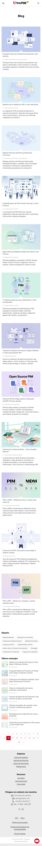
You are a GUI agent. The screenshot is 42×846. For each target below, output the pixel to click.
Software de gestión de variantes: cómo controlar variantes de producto (23, 706)
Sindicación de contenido (25, 637)
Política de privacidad (20, 822)
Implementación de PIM (11, 108)
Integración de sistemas (11, 257)
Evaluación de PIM (9, 556)
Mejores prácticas (8, 637)
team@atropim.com (22, 798)
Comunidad (21, 784)
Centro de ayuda (21, 781)
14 (25, 738)
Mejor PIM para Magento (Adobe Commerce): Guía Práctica (21, 253)
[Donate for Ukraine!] (27, 2)
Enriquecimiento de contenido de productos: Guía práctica (20, 55)
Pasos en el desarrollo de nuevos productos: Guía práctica (21, 689)
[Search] (38, 3)
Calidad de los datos (10, 356)
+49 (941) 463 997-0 (22, 801)
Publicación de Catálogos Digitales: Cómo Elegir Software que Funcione (24, 680)
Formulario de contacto (22, 795)
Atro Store (21, 778)
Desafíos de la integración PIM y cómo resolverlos (20, 104)
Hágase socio (21, 766)
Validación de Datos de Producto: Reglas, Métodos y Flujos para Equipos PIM (21, 352)
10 (8, 738)
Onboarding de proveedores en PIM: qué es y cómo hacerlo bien (24, 724)
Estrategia (34, 648)
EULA (22, 818)
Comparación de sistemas (12, 404)
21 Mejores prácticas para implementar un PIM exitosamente (19, 301)
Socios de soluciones (21, 763)
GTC (16, 818)
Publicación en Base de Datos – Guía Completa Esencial (19, 450)
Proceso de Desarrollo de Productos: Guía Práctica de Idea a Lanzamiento (24, 698)
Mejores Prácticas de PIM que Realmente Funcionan (17, 154)
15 (29, 738)
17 (38, 738)
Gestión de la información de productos (15, 59)
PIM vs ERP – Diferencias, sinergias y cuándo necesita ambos (19, 602)
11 (13, 738)
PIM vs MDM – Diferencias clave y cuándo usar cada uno (19, 501)
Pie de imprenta (19, 834)
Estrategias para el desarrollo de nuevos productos (23, 715)
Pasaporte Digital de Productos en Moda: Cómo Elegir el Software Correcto (23, 672)
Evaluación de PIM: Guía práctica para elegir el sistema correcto (19, 552)
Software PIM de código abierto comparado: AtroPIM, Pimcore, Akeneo (18, 400)
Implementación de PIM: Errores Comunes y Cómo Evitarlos (21, 204)
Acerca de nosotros (21, 757)
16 (33, 738)
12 (17, 738)
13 (21, 738)
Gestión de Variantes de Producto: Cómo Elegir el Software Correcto (23, 663)
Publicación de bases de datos (13, 455)
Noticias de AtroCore (21, 760)
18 (19, 742)
